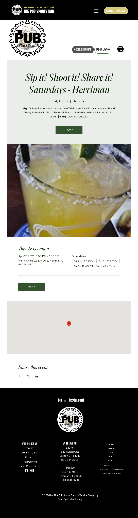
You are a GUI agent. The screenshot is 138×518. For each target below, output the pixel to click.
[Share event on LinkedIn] (36, 376)
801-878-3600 (70, 480)
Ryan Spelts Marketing (70, 499)
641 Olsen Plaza (70, 451)
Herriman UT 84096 (70, 476)
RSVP (69, 130)
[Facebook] (26, 470)
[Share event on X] (28, 376)
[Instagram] (32, 470)
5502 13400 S (70, 472)
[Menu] (6, 38)
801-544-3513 (70, 460)
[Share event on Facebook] (20, 376)
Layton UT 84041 (70, 456)
